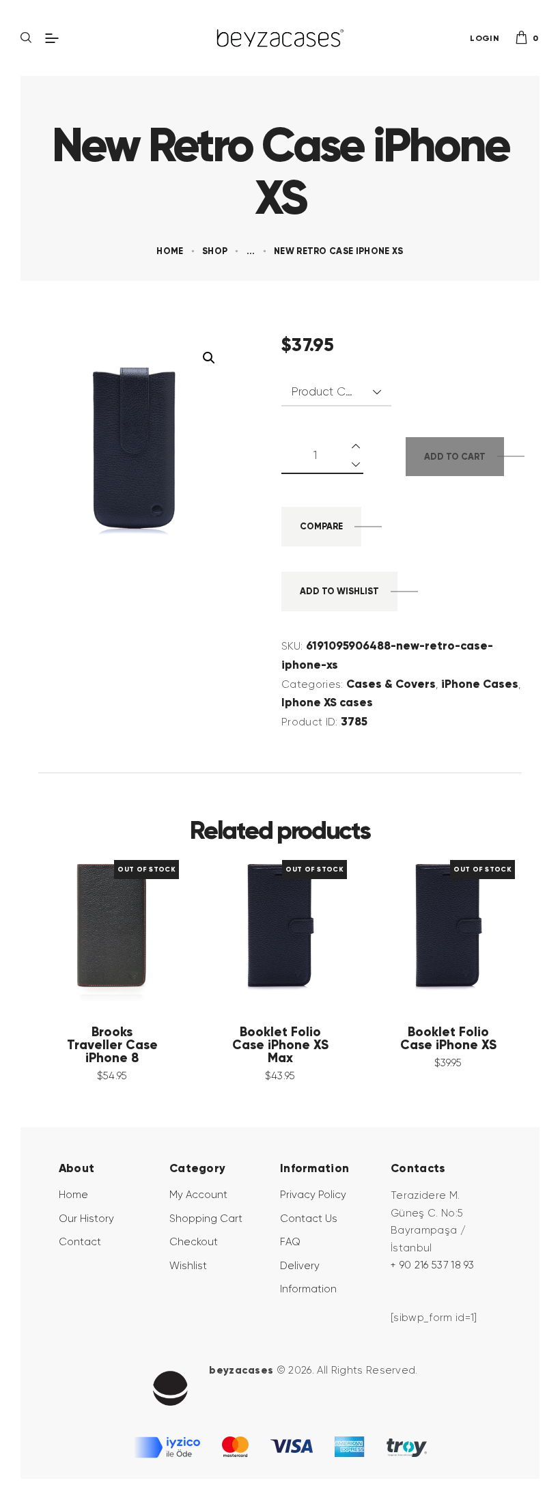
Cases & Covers (391, 683)
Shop (214, 251)
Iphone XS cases (327, 702)
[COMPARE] (132, 927)
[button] (209, 358)
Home (169, 251)
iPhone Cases (479, 683)
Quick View (91, 927)
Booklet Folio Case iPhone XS (448, 1039)
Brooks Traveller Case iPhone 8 (112, 1045)
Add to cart (455, 456)
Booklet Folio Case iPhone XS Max (280, 1045)
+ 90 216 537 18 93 (433, 1265)
